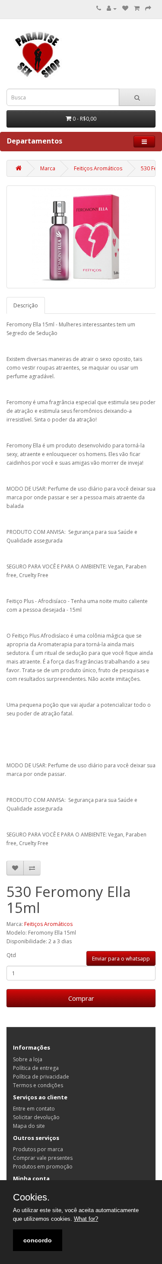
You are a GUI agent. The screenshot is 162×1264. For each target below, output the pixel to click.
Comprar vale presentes (43, 1158)
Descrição (25, 305)
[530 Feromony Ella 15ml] (81, 236)
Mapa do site (29, 1126)
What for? (86, 1219)
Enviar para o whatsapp (121, 958)
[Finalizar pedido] (148, 8)
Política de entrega (36, 1068)
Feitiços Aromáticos (98, 168)
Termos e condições (38, 1085)
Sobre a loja (27, 1059)
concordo (37, 1240)
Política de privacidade (41, 1076)
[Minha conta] (112, 8)
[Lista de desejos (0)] (125, 8)
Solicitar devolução (36, 1117)
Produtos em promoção (43, 1166)
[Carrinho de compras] (137, 8)
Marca (47, 168)
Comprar (81, 998)
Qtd (11, 955)
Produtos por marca (38, 1149)
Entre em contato (34, 1108)
